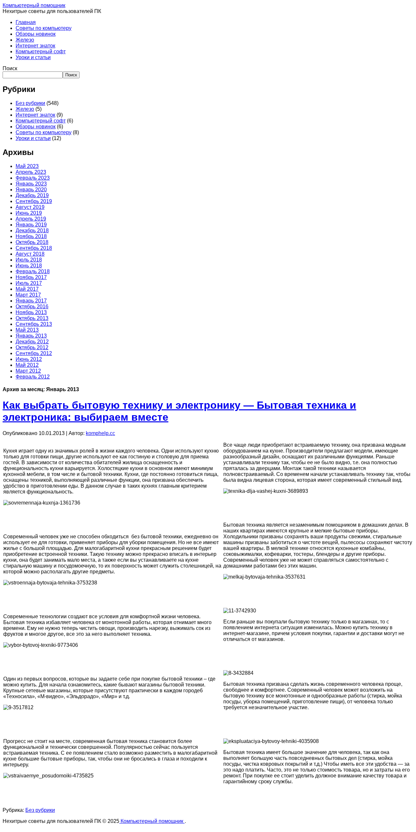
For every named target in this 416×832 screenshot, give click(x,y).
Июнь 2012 (29, 359)
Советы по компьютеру (44, 28)
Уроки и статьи (33, 57)
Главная (26, 22)
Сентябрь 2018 (34, 248)
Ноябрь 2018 (31, 236)
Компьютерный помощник (34, 5)
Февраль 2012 (33, 376)
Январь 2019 (31, 224)
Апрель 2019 (31, 219)
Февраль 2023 (33, 178)
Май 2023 (27, 166)
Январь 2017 (31, 300)
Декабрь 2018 (32, 230)
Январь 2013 (31, 336)
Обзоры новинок (36, 34)
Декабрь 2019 (32, 195)
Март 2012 (28, 371)
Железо (25, 40)
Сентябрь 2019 (34, 201)
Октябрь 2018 (32, 242)
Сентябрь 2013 (34, 324)
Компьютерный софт (41, 51)
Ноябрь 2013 (31, 312)
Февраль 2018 (33, 271)
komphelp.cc (100, 433)
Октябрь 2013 (32, 318)
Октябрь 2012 (32, 347)
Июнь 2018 (29, 265)
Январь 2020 (31, 189)
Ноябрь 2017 (31, 277)
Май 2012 (27, 365)
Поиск (10, 68)
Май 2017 (27, 289)
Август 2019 (30, 207)
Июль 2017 (29, 283)
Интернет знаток (35, 45)
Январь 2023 (31, 183)
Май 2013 (27, 330)
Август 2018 (30, 254)
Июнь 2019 (29, 213)
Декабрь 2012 (32, 341)
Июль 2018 (29, 259)
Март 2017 (28, 295)
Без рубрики (30, 103)
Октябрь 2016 (32, 306)
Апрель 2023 (31, 172)
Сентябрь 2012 (34, 353)
